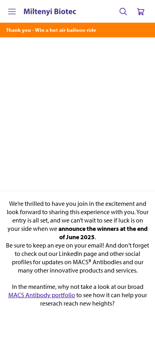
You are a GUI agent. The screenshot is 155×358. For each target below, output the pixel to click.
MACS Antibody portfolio (41, 295)
